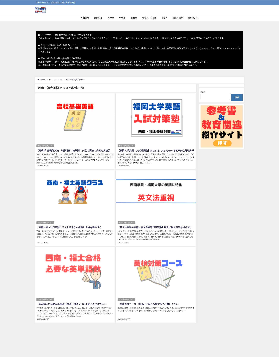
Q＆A (164, 18)
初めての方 (178, 18)
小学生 (111, 18)
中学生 (122, 18)
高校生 (134, 18)
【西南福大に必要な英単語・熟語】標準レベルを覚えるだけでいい (71, 304)
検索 (203, 91)
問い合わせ (193, 18)
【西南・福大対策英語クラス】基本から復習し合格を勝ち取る (69, 227)
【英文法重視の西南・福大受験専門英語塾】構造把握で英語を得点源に (155, 227)
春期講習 (85, 18)
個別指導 (98, 18)
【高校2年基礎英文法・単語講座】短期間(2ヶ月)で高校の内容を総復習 (73, 150)
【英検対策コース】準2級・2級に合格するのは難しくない (148, 304)
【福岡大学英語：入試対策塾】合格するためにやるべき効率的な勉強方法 (156, 150)
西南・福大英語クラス (45, 145)
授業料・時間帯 (149, 18)
